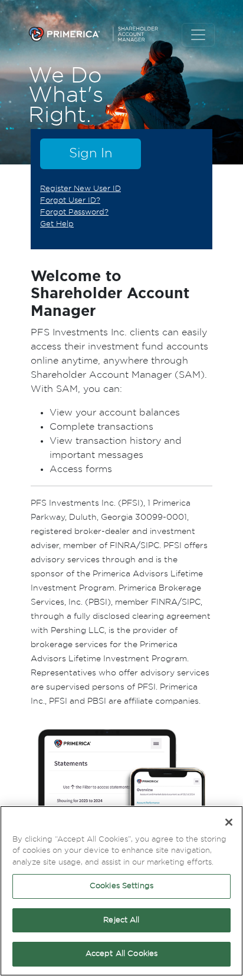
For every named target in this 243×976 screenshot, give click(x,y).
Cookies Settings (121, 886)
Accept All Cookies (121, 954)
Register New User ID (80, 188)
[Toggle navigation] (198, 35)
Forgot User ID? (70, 200)
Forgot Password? (74, 212)
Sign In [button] (90, 153)
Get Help (57, 224)
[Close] (229, 822)
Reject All (121, 920)
